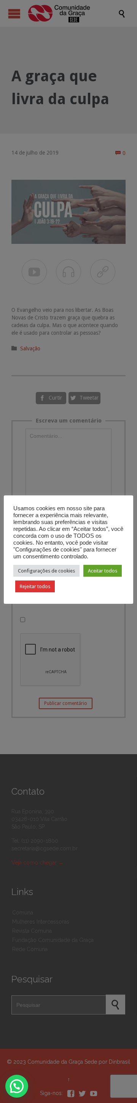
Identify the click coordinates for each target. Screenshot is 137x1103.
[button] (16, 1086)
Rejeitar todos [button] (35, 586)
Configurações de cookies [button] (46, 571)
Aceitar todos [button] (102, 571)
